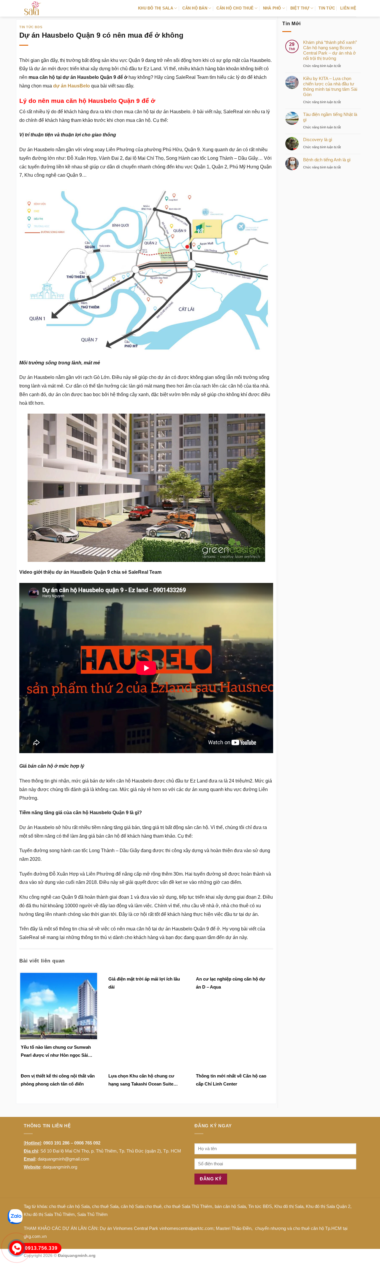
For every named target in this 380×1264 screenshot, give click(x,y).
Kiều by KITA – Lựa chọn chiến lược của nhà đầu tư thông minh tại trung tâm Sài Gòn (330, 86)
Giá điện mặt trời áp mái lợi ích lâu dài (144, 982)
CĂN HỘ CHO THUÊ (235, 8)
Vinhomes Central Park (135, 1228)
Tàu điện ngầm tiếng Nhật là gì (330, 117)
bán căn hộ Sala (230, 1206)
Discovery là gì (317, 139)
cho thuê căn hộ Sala (69, 1206)
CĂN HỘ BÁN (194, 8)
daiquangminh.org (60, 1166)
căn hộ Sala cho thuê (141, 1206)
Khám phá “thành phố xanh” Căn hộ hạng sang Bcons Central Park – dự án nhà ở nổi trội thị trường (330, 50)
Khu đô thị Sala (288, 1206)
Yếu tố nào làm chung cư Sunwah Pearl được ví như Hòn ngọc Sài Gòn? (56, 1052)
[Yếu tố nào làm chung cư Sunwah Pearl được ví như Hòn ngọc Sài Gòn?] (58, 1005)
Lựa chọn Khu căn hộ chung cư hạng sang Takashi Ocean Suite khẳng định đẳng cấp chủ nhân (141, 1080)
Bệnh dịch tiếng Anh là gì (327, 159)
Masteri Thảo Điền (233, 1228)
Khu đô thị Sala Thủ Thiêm (49, 1214)
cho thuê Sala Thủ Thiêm (188, 1206)
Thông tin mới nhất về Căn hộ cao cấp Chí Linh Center (231, 1079)
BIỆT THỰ (299, 8)
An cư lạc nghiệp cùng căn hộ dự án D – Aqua (230, 982)
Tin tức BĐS (260, 1206)
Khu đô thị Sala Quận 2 (328, 1206)
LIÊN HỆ (348, 8)
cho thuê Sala (105, 1206)
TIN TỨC (327, 8)
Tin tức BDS (30, 27)
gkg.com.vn (35, 1236)
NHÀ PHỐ (272, 8)
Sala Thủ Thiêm (92, 1214)
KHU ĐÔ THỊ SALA (155, 8)
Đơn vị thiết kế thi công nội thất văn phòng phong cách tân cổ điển (58, 1079)
